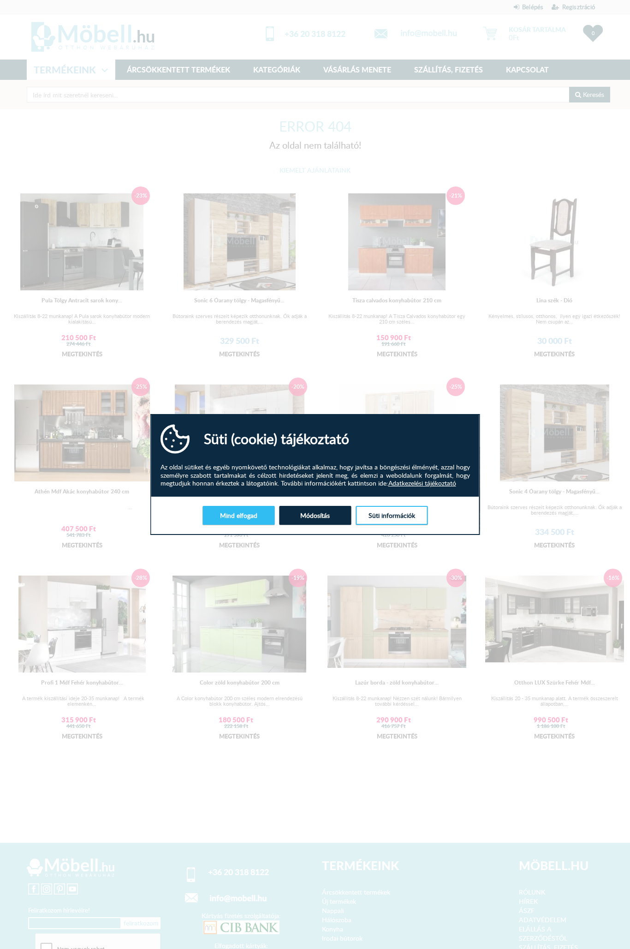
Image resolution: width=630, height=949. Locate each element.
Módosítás (315, 515)
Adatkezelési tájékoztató (422, 483)
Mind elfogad (238, 515)
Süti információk (391, 515)
